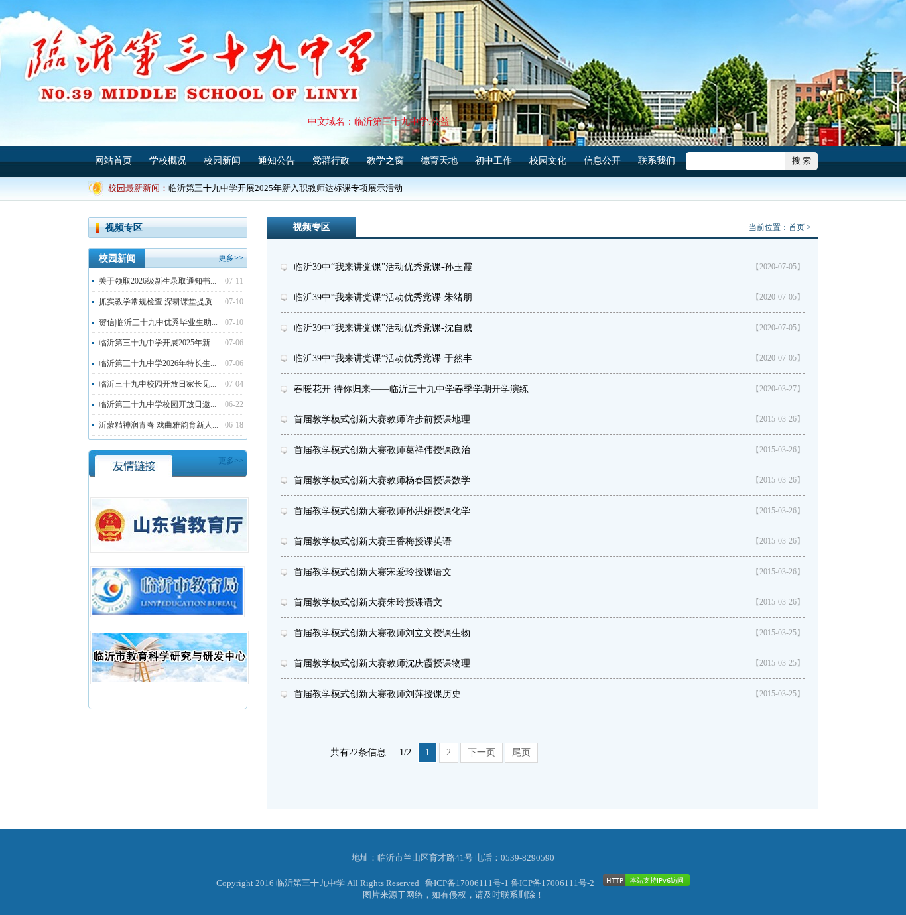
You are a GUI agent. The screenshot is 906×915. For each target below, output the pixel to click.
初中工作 (493, 161)
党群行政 (331, 161)
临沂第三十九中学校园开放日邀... (157, 404)
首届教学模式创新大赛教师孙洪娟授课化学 (382, 511)
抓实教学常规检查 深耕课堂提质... (158, 301)
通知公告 (276, 161)
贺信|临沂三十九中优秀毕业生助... (158, 322)
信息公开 (602, 161)
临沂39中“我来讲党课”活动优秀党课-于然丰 (383, 358)
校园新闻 (222, 161)
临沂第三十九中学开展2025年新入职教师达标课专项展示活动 (285, 188)
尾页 (521, 752)
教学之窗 (385, 161)
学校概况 (167, 161)
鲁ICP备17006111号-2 (552, 883)
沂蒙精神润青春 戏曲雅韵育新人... (158, 425)
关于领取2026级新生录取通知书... (157, 281)
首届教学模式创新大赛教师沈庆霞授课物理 (382, 663)
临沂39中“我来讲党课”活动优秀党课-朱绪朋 (383, 297)
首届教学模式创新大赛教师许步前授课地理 (382, 419)
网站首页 (113, 161)
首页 (797, 227)
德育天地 (439, 161)
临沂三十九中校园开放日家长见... (157, 384)
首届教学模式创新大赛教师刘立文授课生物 (382, 633)
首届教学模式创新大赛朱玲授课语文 (368, 602)
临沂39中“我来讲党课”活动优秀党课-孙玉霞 (383, 267)
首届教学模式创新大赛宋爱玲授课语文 (373, 572)
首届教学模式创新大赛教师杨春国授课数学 (382, 480)
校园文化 (547, 161)
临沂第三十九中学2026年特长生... (157, 363)
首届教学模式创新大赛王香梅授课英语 (373, 541)
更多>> (230, 258)
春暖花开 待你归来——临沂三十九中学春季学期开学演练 (411, 389)
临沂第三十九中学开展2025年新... (157, 342)
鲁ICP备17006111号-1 (467, 883)
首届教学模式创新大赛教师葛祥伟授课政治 (382, 450)
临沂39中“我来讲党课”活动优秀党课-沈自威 (383, 328)
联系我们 (656, 161)
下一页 (481, 752)
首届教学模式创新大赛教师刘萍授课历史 (377, 694)
